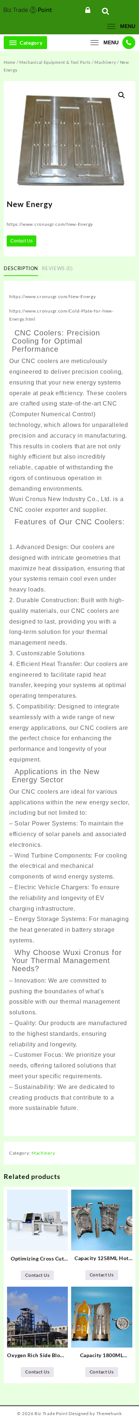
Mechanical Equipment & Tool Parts (55, 62)
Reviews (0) (57, 268)
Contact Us (21, 241)
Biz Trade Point (51, 1413)
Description (21, 268)
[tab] (22, 268)
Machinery (105, 62)
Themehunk (109, 1413)
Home (10, 62)
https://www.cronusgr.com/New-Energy (52, 296)
